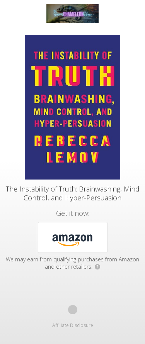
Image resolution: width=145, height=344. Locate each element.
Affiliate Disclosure (72, 325)
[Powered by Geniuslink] (72, 309)
